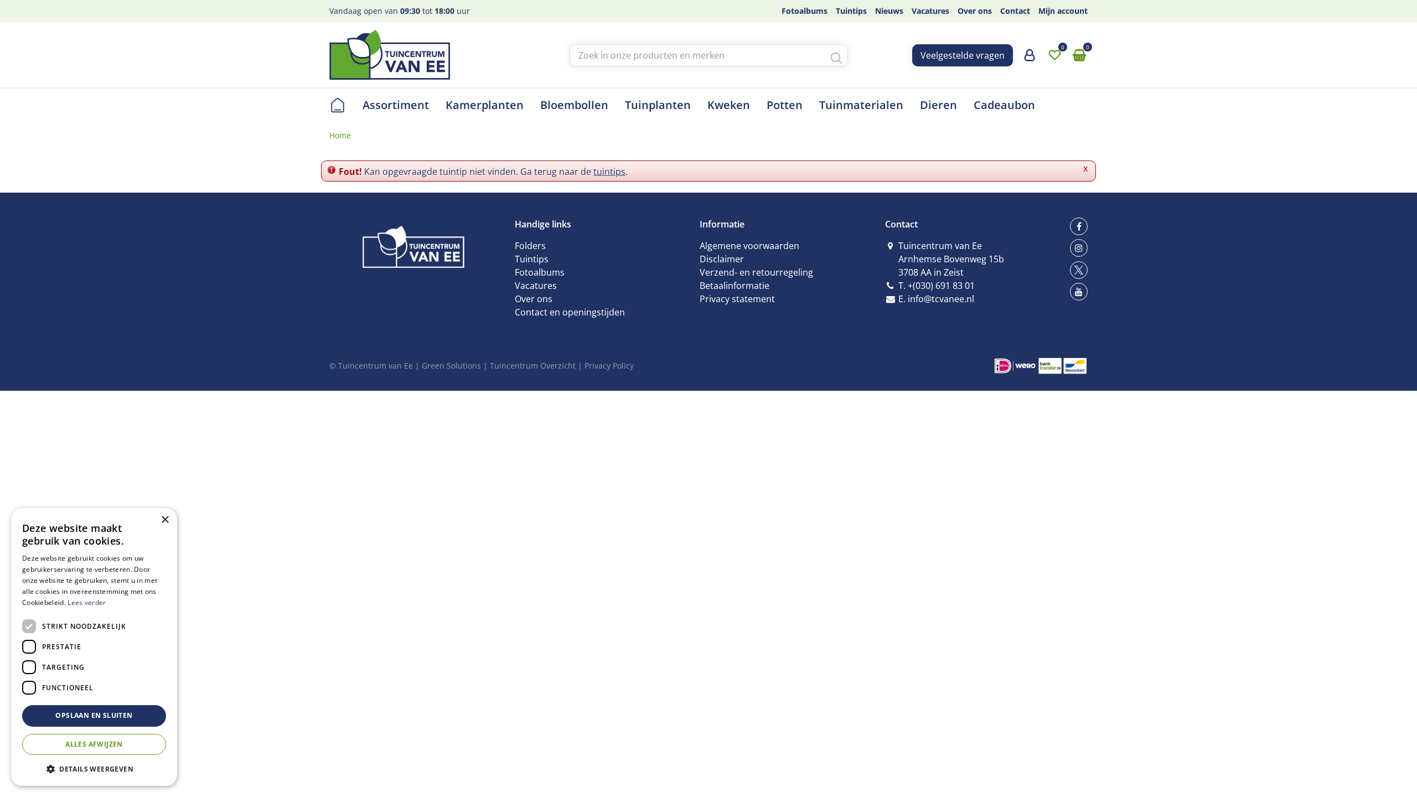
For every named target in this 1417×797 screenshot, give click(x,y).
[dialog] (94, 647)
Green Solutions (451, 365)
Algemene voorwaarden (749, 246)
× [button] (165, 520)
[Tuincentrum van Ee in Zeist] (389, 55)
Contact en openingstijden (570, 312)
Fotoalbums (540, 272)
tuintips (609, 171)
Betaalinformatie (734, 286)
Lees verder (87, 602)
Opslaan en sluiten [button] (93, 715)
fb (1079, 226)
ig (1079, 248)
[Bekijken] (1079, 55)
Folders (530, 246)
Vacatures (536, 286)
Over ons (533, 299)
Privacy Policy (609, 365)
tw (1079, 270)
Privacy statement (737, 299)
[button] (94, 768)
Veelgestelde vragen (962, 55)
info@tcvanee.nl (941, 299)
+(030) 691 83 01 (941, 286)
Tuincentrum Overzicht (533, 365)
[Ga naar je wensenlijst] (1054, 55)
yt (1079, 292)
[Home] (337, 105)
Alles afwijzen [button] (94, 744)
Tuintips (532, 259)
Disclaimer (722, 259)
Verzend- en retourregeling (756, 272)
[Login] (1029, 59)
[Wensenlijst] (1054, 55)
